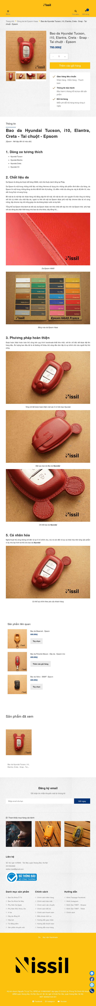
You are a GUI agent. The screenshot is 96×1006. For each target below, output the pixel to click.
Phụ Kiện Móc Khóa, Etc (17, 909)
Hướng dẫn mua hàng (45, 927)
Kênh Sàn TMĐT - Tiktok (75, 909)
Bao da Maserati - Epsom (40, 631)
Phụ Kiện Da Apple (15, 905)
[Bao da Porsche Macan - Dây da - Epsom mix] (17, 661)
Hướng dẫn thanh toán (45, 924)
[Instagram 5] (48, 834)
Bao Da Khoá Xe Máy (16, 901)
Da (39, 937)
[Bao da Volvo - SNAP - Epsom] (17, 684)
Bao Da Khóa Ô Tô (15, 897)
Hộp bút (11, 920)
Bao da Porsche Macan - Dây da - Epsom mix (47, 654)
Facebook (38, 1001)
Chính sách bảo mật (44, 901)
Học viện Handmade (50, 937)
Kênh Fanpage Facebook (75, 897)
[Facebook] (92, 979)
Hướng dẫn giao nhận (45, 920)
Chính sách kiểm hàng (45, 897)
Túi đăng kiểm (13, 924)
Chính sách (70, 912)
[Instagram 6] (77, 834)
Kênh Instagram (72, 901)
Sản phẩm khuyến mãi (16, 927)
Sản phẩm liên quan (19, 624)
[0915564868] (92, 991)
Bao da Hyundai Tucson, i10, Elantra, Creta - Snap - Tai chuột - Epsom (18, 767)
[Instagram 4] (19, 834)
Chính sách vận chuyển (46, 905)
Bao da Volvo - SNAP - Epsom (41, 677)
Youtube (63, 1001)
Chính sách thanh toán (45, 912)
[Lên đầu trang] (89, 1000)
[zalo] (92, 985)
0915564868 (10, 866)
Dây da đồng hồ (14, 916)
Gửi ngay (82, 801)
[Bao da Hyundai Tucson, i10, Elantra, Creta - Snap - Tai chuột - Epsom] (19, 742)
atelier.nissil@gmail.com (15, 869)
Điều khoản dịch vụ (44, 916)
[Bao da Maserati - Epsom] (17, 638)
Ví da (10, 912)
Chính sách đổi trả (44, 909)
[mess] (92, 973)
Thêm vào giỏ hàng (40, 664)
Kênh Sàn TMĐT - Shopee (76, 905)
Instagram (51, 1001)
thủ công (31, 342)
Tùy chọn (36, 641)
